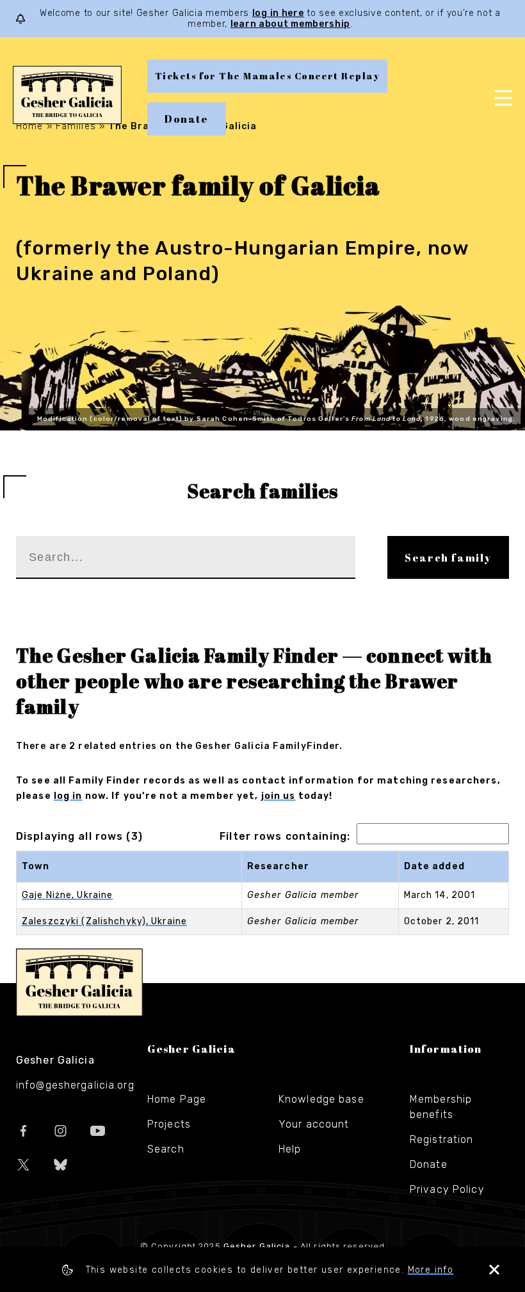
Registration (441, 1139)
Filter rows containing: (285, 836)
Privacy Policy (447, 1189)
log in (68, 796)
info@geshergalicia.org (75, 1085)
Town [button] (35, 866)
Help (290, 1149)
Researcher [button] (278, 866)
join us (278, 796)
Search (165, 1149)
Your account (314, 1124)
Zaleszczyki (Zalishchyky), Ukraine (104, 921)
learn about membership (290, 24)
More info (431, 1269)
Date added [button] (434, 866)
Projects (169, 1124)
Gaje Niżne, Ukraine (67, 895)
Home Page (176, 1099)
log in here (278, 13)
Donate (187, 119)
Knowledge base (321, 1099)
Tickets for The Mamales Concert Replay (267, 76)
